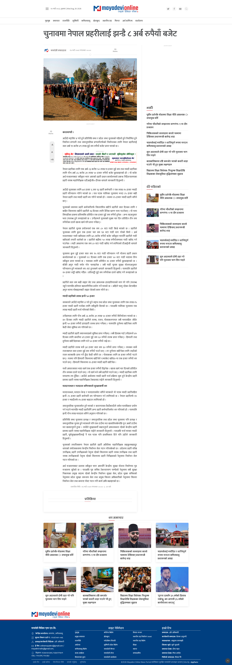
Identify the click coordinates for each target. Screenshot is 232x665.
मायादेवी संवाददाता (58, 50)
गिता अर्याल (171, 653)
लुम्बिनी (75, 21)
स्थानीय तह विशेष (139, 640)
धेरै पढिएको (154, 187)
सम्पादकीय (137, 653)
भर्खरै (150, 108)
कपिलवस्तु (85, 21)
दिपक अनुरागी (174, 636)
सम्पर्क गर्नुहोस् (72, 662)
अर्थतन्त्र (77, 644)
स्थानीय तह (107, 21)
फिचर (117, 21)
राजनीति (65, 21)
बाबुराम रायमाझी (172, 640)
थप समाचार (116, 518)
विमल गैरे (171, 657)
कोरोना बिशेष (108, 632)
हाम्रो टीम (36, 662)
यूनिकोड (83, 662)
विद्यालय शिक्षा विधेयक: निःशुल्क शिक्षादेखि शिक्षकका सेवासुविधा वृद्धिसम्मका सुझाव (166, 172)
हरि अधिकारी (170, 632)
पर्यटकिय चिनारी (110, 640)
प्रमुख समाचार (80, 636)
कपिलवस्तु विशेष (81, 649)
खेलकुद (96, 21)
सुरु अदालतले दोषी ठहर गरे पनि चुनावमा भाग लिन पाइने (167, 153)
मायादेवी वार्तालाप (110, 657)
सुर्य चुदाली (170, 644)
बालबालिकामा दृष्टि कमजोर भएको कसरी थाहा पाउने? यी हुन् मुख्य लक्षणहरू (167, 163)
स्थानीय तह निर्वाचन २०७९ (142, 636)
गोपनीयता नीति (58, 662)
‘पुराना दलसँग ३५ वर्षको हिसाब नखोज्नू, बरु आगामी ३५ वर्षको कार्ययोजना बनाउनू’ (172, 599)
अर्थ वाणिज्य (127, 21)
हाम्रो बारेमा (46, 662)
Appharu (194, 662)
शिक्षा (135, 644)
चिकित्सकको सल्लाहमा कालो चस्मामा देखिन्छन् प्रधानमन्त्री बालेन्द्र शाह (164, 135)
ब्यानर (135, 649)
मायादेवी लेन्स (109, 653)
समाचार (56, 21)
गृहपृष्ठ (47, 21)
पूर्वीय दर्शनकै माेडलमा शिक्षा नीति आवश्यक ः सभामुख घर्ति (167, 116)
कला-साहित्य (79, 653)
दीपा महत (170, 649)
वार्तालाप (139, 21)
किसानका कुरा (80, 657)
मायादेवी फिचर (109, 649)
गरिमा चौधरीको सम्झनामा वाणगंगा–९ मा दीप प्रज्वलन (167, 125)
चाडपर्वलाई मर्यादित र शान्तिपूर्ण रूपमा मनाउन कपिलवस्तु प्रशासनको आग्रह (167, 144)
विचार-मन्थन (137, 632)
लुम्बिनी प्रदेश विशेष (111, 644)
